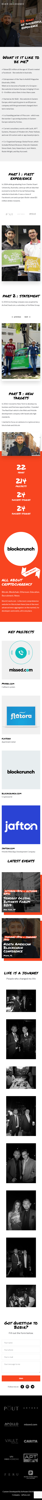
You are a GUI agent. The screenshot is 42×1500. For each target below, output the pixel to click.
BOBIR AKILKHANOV (13, 4)
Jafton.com (25, 1495)
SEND (21, 1378)
